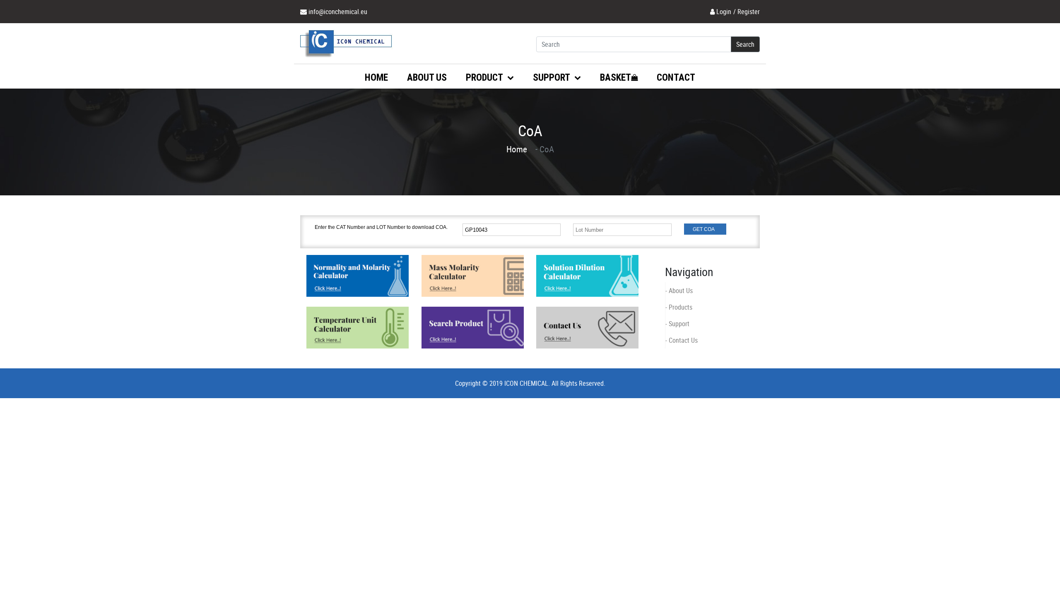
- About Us (679, 290)
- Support (677, 323)
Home (376, 77)
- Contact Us (681, 340)
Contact (676, 77)
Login (723, 11)
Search (745, 44)
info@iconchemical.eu (337, 11)
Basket (615, 77)
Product (485, 77)
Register (748, 11)
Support (552, 77)
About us (427, 77)
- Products (678, 307)
